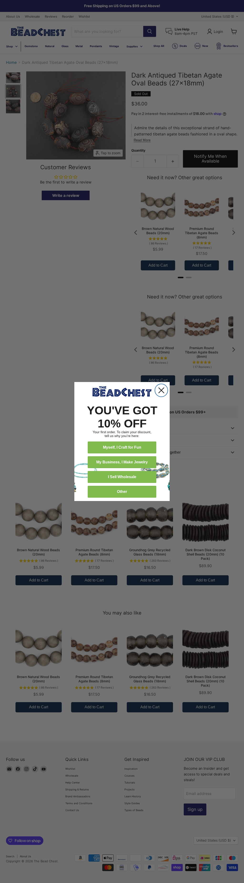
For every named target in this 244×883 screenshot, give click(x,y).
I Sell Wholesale (122, 477)
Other (122, 492)
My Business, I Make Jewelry (122, 462)
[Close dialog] (161, 390)
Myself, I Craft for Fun (122, 447)
